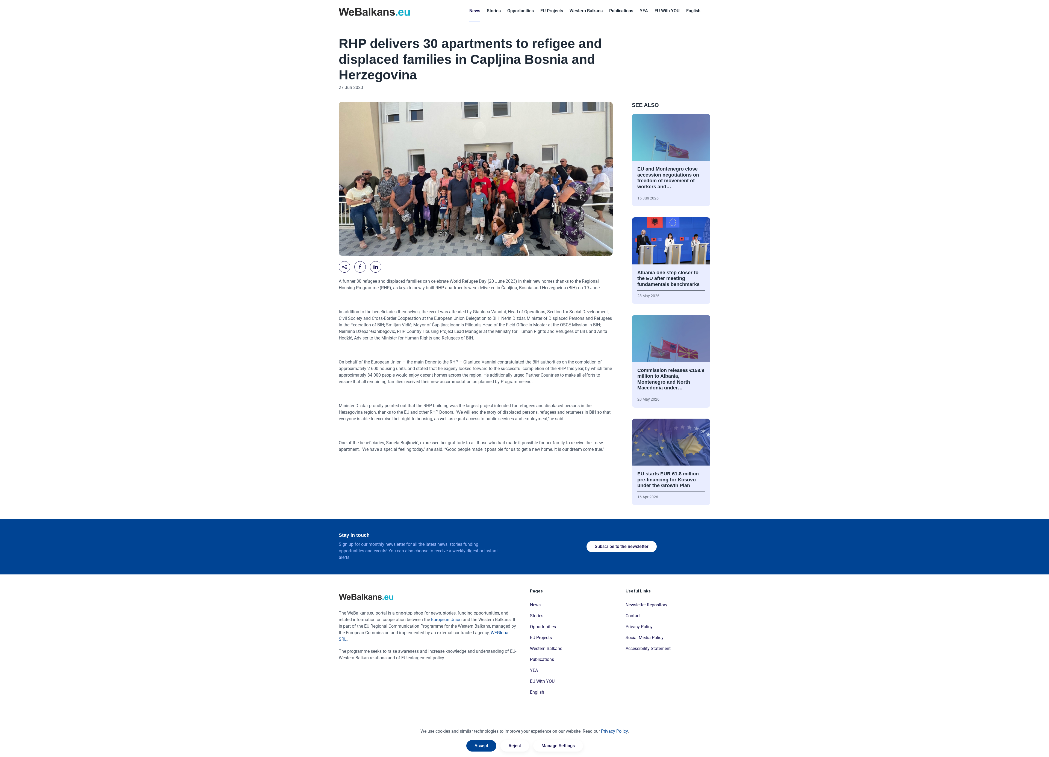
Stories (494, 10)
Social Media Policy (645, 637)
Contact (633, 615)
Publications (621, 10)
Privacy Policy (639, 626)
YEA (534, 670)
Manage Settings (558, 745)
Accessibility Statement (648, 648)
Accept (481, 745)
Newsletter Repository (646, 604)
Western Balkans (546, 648)
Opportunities (520, 10)
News (474, 10)
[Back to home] (374, 11)
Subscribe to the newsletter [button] (622, 546)
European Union (446, 619)
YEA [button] (644, 10)
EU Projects (551, 10)
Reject (515, 745)
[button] (693, 11)
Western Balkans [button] (586, 10)
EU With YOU (667, 10)
